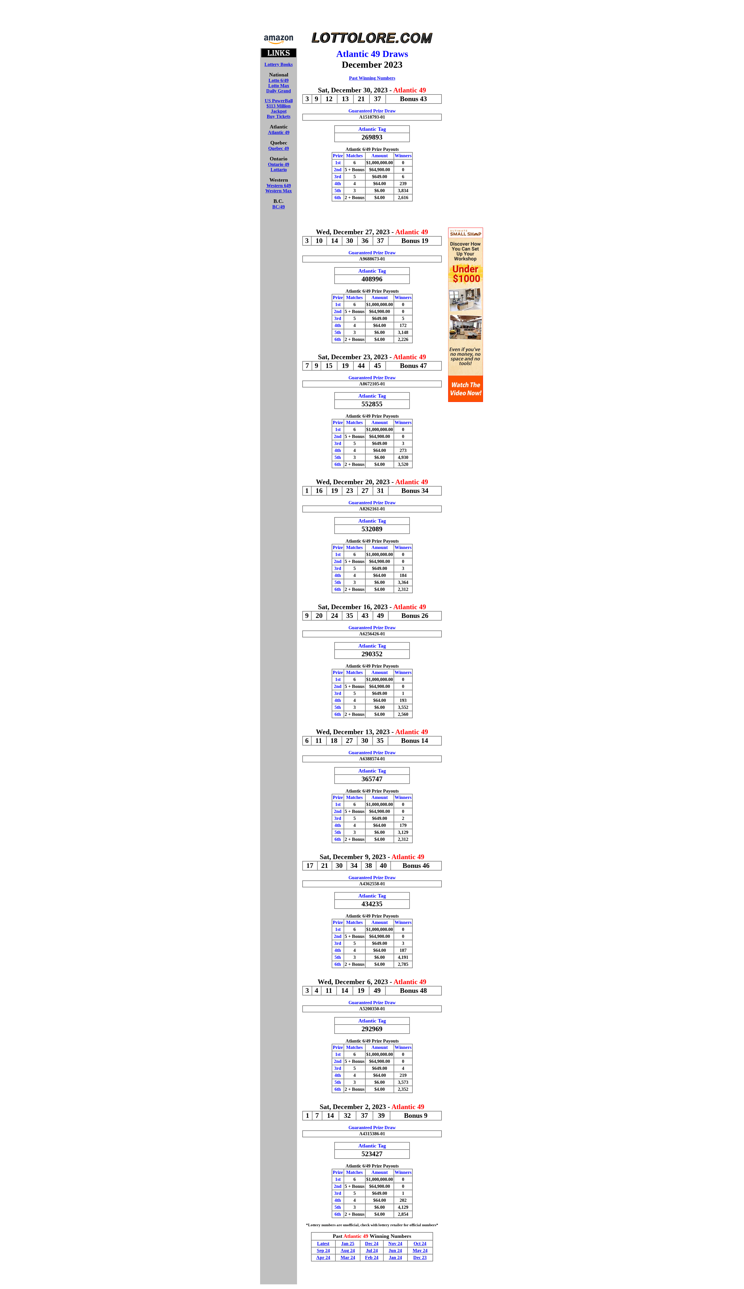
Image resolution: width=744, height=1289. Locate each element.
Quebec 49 (278, 148)
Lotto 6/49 (279, 80)
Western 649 (279, 185)
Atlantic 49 (278, 132)
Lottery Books (278, 64)
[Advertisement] (372, 17)
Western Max (278, 190)
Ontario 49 (278, 164)
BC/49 (278, 206)
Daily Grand (278, 90)
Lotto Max (278, 85)
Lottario (279, 169)
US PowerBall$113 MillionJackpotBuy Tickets (279, 108)
